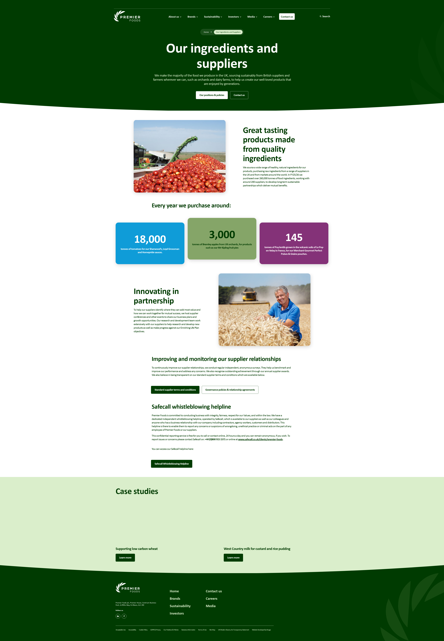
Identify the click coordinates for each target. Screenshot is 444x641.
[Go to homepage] (127, 15)
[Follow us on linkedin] (118, 616)
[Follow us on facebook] (124, 616)
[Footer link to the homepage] (128, 587)
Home (206, 32)
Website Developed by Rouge (261, 630)
